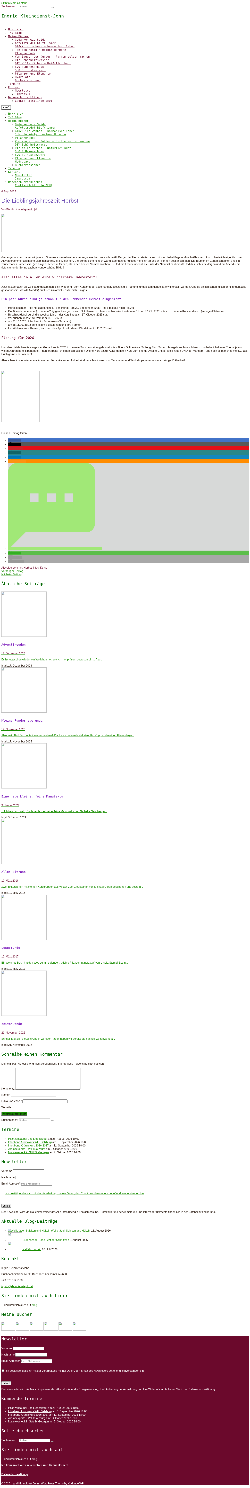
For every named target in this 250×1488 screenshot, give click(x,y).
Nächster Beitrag (11, 574)
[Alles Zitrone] (125, 842)
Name (5, 1094)
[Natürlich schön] (15, 1249)
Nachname (8, 1177)
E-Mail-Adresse (11, 1101)
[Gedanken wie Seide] (8, 1329)
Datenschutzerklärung (14, 1474)
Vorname (6, 1171)
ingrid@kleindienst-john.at (17, 1286)
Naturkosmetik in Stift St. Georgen (28, 1152)
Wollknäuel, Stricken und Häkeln (70, 1230)
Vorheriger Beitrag (12, 571)
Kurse (43, 567)
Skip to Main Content (14, 3)
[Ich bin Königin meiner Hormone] (51, 1329)
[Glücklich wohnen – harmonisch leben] (37, 1329)
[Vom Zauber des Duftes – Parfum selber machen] (79, 1329)
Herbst (28, 567)
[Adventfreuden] (125, 614)
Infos (36, 567)
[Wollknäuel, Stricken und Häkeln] (29, 1230)
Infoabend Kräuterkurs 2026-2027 (28, 1145)
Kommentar (8, 1088)
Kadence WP (76, 1483)
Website (6, 1107)
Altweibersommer (11, 567)
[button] (14, 440)
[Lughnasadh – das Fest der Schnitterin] (15, 1240)
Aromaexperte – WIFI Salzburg (26, 1149)
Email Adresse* (10, 1183)
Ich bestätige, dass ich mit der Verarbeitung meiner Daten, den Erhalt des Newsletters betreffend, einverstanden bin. (74, 1193)
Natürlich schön (31, 1249)
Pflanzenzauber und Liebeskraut (27, 1138)
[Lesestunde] (125, 918)
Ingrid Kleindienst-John (32, 16)
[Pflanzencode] (66, 1329)
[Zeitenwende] (125, 994)
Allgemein (27, 209)
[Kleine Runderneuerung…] (125, 690)
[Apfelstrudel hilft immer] (23, 1329)
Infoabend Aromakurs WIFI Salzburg (30, 1142)
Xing (34, 1305)
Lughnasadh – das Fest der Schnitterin (45, 1240)
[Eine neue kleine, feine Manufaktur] (125, 766)
